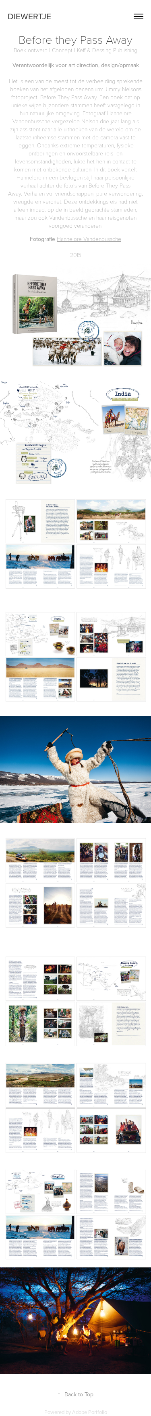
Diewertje (29, 16)
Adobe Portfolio (89, 1412)
